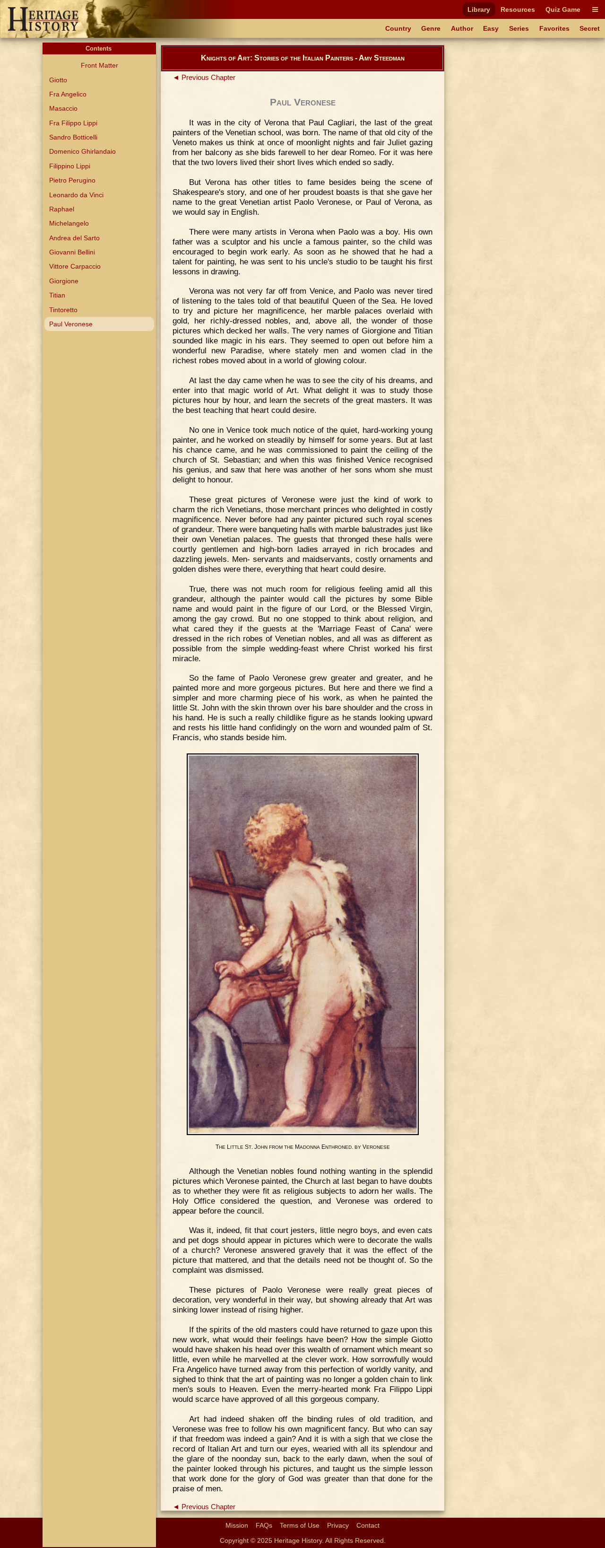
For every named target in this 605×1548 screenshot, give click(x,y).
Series (519, 28)
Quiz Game (562, 9)
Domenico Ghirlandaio (82, 151)
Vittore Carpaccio (75, 266)
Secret (589, 28)
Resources (518, 9)
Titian (57, 295)
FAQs (264, 1525)
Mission (236, 1525)
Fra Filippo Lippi (73, 123)
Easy (491, 28)
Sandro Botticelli (73, 137)
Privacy (338, 1525)
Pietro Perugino (72, 180)
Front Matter (99, 65)
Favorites (554, 28)
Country (398, 28)
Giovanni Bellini (72, 252)
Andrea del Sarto (74, 238)
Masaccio (63, 108)
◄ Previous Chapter (204, 77)
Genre (431, 28)
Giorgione (63, 281)
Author (462, 28)
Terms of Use (300, 1525)
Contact (368, 1525)
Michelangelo (69, 223)
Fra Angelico (67, 94)
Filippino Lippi (69, 166)
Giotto (58, 80)
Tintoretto (63, 310)
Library (478, 9)
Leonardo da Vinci (76, 195)
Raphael (61, 209)
